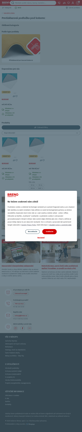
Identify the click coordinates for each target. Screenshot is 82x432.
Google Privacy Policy (28, 225)
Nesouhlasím (32, 231)
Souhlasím (49, 231)
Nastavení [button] (41, 238)
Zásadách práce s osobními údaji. (60, 225)
